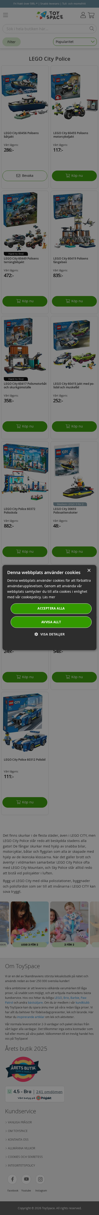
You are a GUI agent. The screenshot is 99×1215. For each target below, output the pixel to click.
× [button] (89, 570)
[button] (50, 634)
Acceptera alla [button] (51, 608)
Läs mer (49, 597)
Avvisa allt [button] (51, 622)
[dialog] (49, 607)
